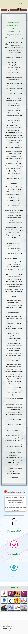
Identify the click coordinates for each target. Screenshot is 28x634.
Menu (23, 3)
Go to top (22, 625)
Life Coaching (14, 554)
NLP (14, 576)
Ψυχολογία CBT (14, 531)
